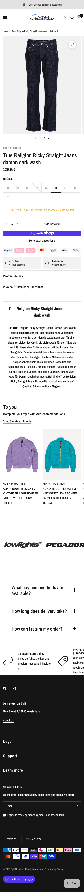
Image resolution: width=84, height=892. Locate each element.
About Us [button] (8, 720)
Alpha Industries (14, 484)
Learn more (13, 770)
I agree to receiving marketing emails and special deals (35, 815)
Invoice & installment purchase (23, 286)
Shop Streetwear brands (17, 421)
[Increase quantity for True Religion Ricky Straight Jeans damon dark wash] (17, 223)
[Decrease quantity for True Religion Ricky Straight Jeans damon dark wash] (6, 223)
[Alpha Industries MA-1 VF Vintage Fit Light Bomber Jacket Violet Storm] (22, 454)
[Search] (72, 17)
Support (10, 755)
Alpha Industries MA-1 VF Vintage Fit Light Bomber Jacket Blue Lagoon (60, 493)
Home (5, 31)
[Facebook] (7, 688)
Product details (13, 276)
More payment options (42, 240)
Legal (8, 741)
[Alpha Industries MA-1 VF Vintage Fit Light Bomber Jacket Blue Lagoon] (62, 454)
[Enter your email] (77, 806)
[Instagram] (17, 688)
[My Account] (65, 17)
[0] (78, 17)
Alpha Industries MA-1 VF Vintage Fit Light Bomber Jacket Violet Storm (20, 493)
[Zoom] (72, 45)
